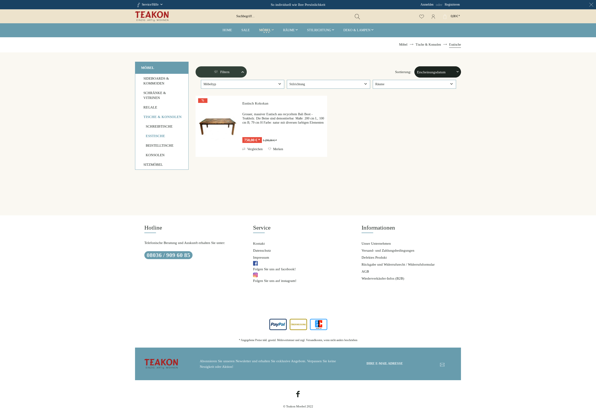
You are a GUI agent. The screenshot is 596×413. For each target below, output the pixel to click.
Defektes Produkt (374, 257)
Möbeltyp (209, 84)
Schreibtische (159, 126)
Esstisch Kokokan (255, 103)
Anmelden (426, 4)
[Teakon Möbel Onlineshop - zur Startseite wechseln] (184, 16)
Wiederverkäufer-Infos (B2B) (383, 278)
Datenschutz (262, 250)
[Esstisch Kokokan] (218, 126)
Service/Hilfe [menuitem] (150, 4)
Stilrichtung (297, 84)
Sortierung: (403, 72)
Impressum (261, 257)
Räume (379, 84)
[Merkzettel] (421, 16)
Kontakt (259, 243)
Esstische (155, 136)
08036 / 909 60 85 (168, 255)
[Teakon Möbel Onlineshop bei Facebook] (298, 394)
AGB (365, 271)
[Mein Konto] (433, 16)
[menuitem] (420, 4)
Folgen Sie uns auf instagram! (274, 281)
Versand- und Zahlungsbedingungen (388, 250)
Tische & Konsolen (162, 117)
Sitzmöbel (153, 164)
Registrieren (452, 4)
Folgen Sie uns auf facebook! (274, 269)
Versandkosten (314, 340)
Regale (150, 107)
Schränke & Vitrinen (154, 95)
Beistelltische (159, 145)
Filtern (224, 72)
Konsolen (155, 155)
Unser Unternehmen (376, 243)
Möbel (147, 68)
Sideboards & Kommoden (156, 81)
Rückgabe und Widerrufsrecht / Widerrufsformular (398, 264)
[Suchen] (357, 16)
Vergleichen (254, 149)
